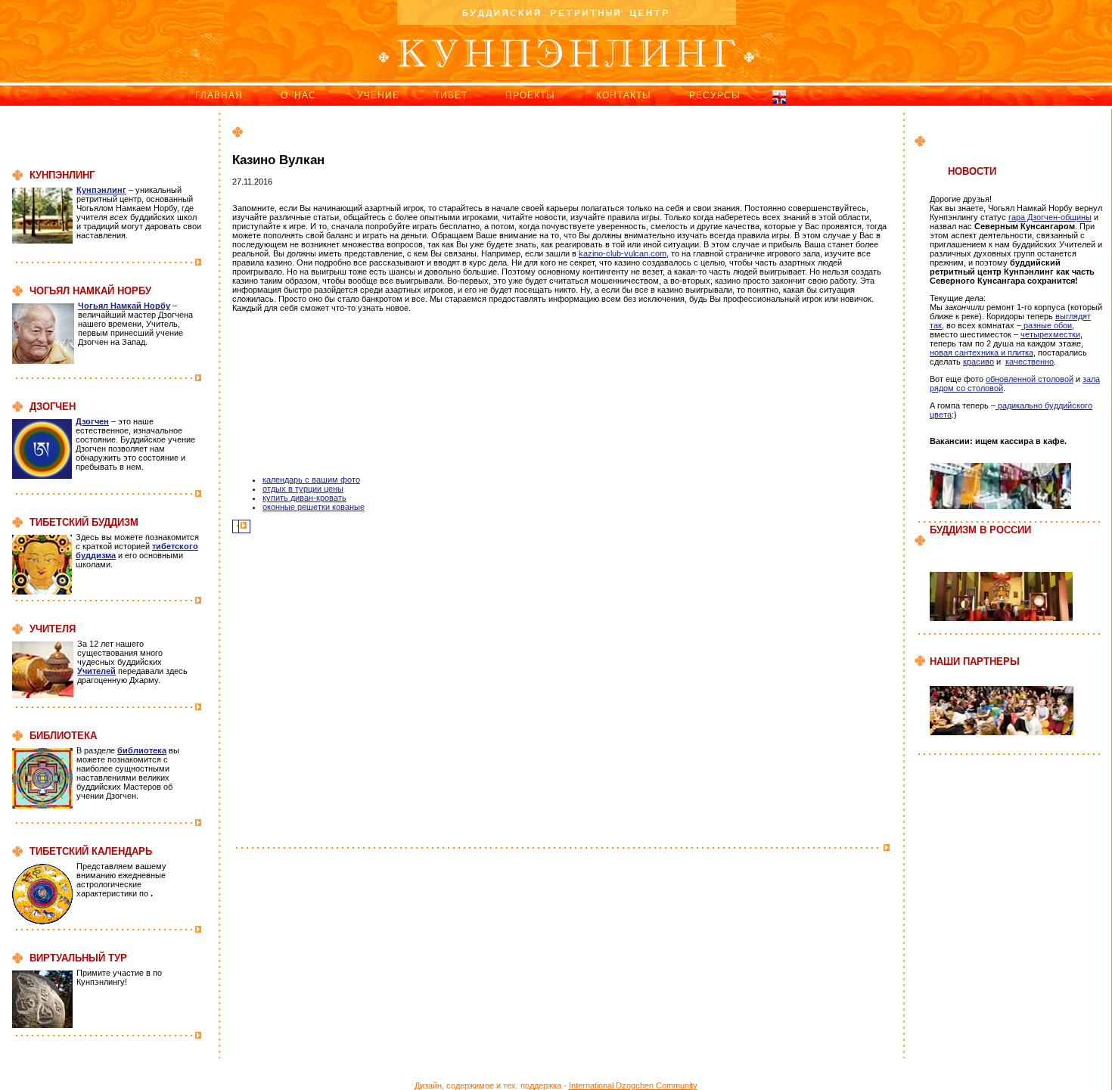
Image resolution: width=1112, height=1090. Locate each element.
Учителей (96, 670)
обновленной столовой (1029, 379)
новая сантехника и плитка (981, 352)
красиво (978, 361)
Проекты (530, 95)
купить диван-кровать (304, 497)
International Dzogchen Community (633, 1085)
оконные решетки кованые (313, 506)
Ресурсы (715, 95)
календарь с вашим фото (311, 479)
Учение (378, 95)
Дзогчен (92, 421)
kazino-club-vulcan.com (622, 253)
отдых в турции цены (302, 488)
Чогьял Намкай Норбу (124, 305)
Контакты (623, 95)
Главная (219, 95)
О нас (298, 95)
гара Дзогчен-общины (1050, 217)
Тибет (450, 95)
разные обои (1046, 325)
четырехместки (1050, 334)
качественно (1029, 361)
